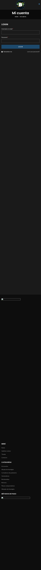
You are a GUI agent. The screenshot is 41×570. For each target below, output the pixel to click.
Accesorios (4, 466)
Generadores (5, 476)
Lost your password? (33, 51)
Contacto (4, 457)
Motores (4, 482)
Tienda (3, 454)
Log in (20, 47)
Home (16, 16)
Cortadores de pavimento (9, 473)
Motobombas (5, 479)
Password (4, 37)
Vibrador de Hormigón (7, 489)
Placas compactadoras (8, 486)
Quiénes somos (6, 451)
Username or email (7, 29)
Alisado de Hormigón (7, 469)
